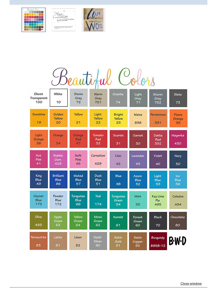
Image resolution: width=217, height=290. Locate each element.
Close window (191, 283)
